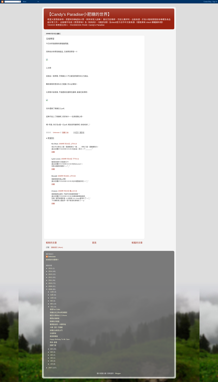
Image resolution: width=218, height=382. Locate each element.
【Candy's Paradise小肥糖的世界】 (79, 14)
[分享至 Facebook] (81, 132)
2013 (50, 274)
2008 (50, 289)
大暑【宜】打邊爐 (56, 327)
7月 (51, 307)
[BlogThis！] (77, 132)
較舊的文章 (137, 243)
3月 (51, 358)
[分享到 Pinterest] (83, 132)
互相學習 (53, 333)
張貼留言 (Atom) (57, 247)
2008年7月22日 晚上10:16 (67, 191)
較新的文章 (51, 243)
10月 (52, 298)
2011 (50, 280)
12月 (52, 292)
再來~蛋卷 (53, 342)
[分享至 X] (79, 132)
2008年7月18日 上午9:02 (67, 176)
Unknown (52, 256)
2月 (51, 361)
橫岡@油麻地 (54, 318)
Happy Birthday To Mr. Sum (60, 339)
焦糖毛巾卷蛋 (54, 321)
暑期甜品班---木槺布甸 (58, 324)
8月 (51, 304)
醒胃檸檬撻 (54, 336)
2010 (50, 283)
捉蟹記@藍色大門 (56, 330)
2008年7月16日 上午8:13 (68, 144)
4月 (51, 355)
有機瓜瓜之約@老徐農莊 (58, 312)
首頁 (94, 243)
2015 (50, 268)
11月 (52, 295)
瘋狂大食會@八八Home (58, 315)
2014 (50, 271)
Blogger (118, 373)
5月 (51, 352)
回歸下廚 (53, 345)
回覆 (53, 152)
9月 (51, 301)
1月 (51, 364)
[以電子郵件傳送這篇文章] (74, 132)
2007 (50, 368)
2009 (50, 286)
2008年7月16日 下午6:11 (70, 159)
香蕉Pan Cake (55, 309)
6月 (51, 349)
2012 (50, 277)
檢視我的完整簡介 (52, 260)
